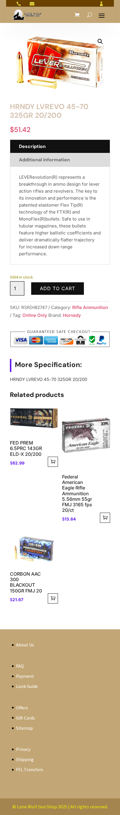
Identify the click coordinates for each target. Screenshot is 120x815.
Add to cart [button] (53, 462)
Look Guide (27, 686)
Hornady (72, 315)
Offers (22, 708)
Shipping (25, 759)
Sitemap (24, 728)
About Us (25, 645)
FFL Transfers (29, 769)
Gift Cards (25, 718)
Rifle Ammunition (90, 307)
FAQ (20, 666)
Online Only (34, 315)
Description (32, 146)
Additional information (44, 160)
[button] (100, 41)
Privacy (23, 749)
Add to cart (57, 288)
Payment (25, 676)
